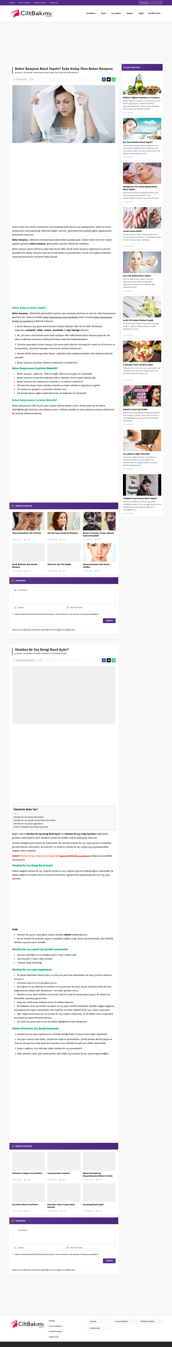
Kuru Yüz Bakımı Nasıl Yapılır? (137, 276)
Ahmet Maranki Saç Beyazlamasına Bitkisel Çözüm (97, 1174)
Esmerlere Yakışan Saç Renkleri (27, 1173)
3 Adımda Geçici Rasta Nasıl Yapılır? (140, 498)
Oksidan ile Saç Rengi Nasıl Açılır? (29, 817)
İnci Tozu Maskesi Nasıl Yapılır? (138, 142)
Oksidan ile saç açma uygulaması (28, 823)
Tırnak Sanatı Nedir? (132, 231)
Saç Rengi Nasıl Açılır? (93, 1204)
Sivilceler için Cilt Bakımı (59, 564)
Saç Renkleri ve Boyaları (32, 653)
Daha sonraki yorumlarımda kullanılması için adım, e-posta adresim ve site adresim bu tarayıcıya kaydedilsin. (57, 614)
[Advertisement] (80, 41)
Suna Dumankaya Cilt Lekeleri (26, 533)
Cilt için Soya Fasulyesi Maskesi (62, 533)
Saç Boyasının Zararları (58, 1173)
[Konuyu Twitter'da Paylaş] (109, 79)
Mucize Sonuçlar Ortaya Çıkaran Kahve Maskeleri (98, 534)
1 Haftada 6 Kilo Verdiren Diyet (138, 365)
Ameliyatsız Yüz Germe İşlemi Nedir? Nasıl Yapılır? (140, 188)
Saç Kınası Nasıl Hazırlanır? (25, 1204)
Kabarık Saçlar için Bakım (135, 409)
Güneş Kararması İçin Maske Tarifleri (96, 565)
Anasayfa (18, 73)
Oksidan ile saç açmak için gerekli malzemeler (35, 820)
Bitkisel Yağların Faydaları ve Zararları (141, 97)
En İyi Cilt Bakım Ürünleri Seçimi (138, 320)
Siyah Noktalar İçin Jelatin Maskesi (24, 565)
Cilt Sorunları (28, 73)
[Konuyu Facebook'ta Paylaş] (104, 79)
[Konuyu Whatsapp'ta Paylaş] (114, 79)
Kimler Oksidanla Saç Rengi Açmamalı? (31, 827)
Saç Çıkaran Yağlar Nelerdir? (136, 454)
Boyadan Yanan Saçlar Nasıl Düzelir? (61, 1205)
